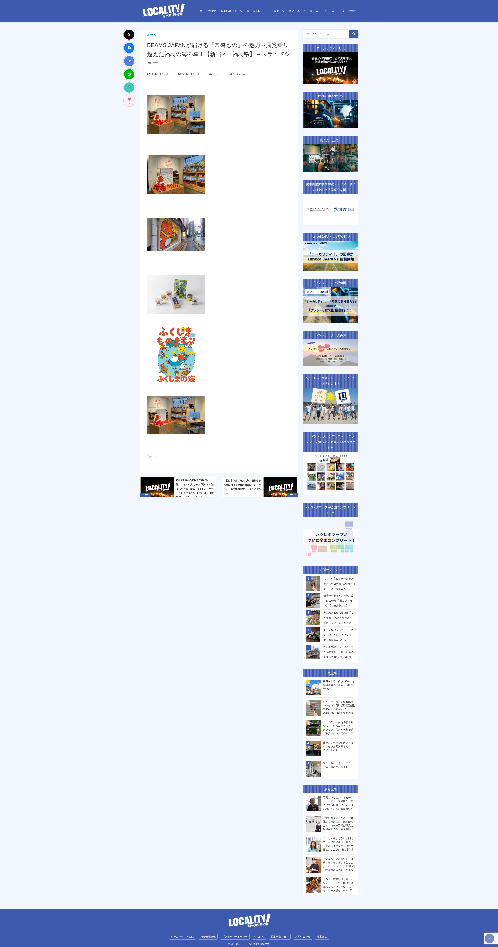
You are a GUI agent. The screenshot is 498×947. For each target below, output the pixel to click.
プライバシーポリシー (234, 936)
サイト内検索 (347, 10)
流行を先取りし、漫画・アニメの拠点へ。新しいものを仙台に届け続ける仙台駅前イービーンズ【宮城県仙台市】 (338, 653)
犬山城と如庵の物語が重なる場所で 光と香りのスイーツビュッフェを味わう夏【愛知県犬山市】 (338, 618)
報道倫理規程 (208, 936)
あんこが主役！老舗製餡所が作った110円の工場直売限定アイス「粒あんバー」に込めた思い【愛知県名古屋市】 (339, 584)
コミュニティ (297, 10)
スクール (279, 10)
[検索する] (353, 34)
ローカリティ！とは (322, 10)
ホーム (151, 34)
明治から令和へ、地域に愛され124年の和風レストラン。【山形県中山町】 (338, 600)
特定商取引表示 (279, 936)
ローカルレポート (258, 10)
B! (129, 61)
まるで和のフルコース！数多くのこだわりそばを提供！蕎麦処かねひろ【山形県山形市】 (338, 636)
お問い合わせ (302, 936)
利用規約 (259, 936)
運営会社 (322, 936)
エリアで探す (208, 10)
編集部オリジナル (231, 10)
